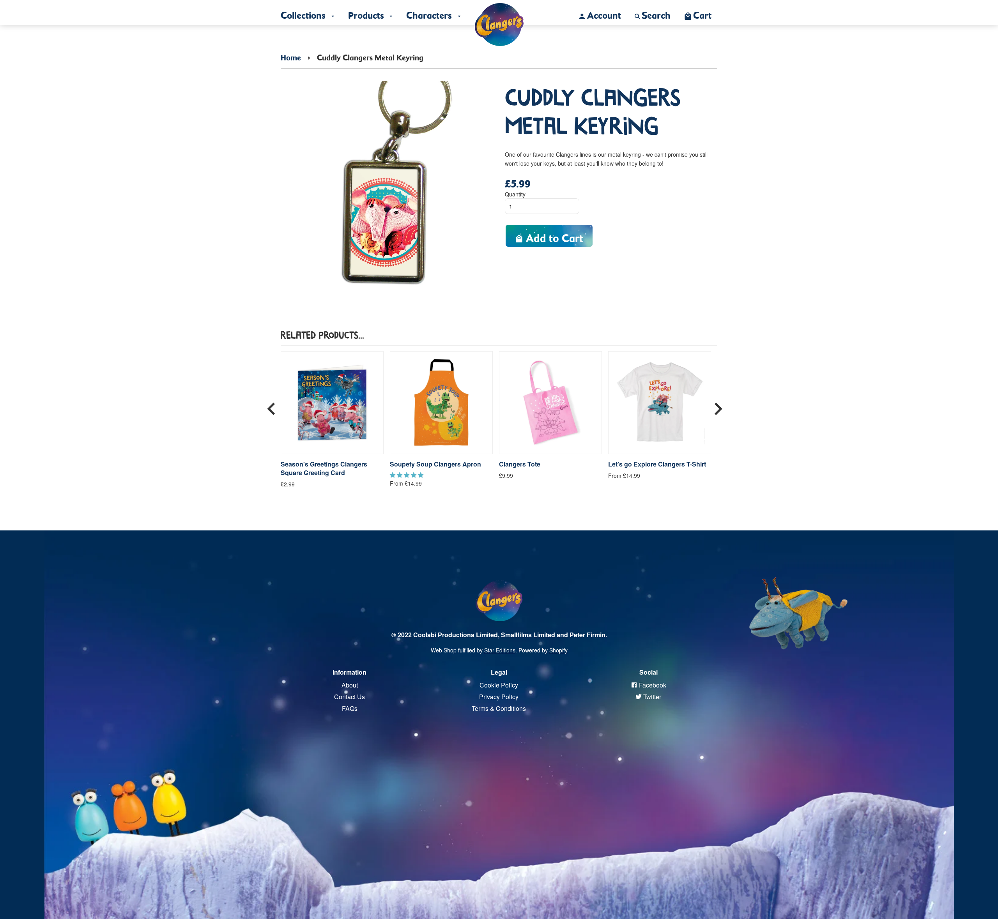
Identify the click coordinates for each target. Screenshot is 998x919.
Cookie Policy (499, 684)
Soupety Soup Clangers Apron (435, 464)
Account (604, 13)
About (350, 684)
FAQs (349, 708)
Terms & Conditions (499, 708)
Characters (430, 13)
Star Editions (499, 650)
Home (291, 56)
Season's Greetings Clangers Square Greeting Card (324, 468)
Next (718, 406)
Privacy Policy (498, 696)
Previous (271, 406)
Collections (304, 13)
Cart (702, 13)
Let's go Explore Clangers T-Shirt (657, 464)
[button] (407, 475)
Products (367, 13)
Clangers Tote (519, 464)
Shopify (558, 650)
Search (656, 13)
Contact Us (349, 696)
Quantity (515, 194)
